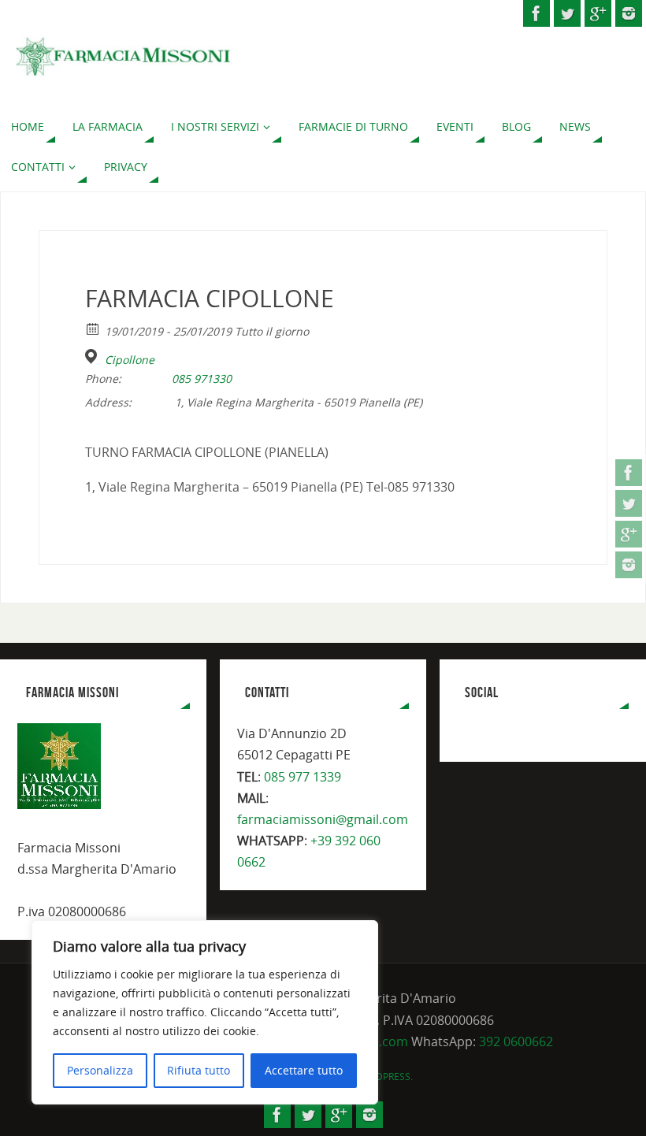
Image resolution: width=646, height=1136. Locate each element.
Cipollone (129, 360)
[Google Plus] (628, 534)
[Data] (93, 328)
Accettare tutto (304, 1070)
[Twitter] (628, 503)
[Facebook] (628, 472)
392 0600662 (516, 1041)
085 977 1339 (302, 776)
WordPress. (384, 1076)
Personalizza (100, 1070)
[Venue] (93, 356)
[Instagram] (628, 564)
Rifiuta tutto (198, 1070)
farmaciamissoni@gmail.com (322, 819)
